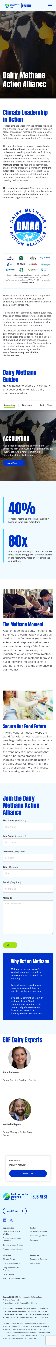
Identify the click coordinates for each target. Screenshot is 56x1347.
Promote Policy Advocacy (13, 1249)
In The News (35, 1263)
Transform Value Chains (13, 1245)
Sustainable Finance (11, 1263)
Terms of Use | (26, 1303)
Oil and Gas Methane (38, 1231)
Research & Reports (38, 1259)
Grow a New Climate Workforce (11, 1232)
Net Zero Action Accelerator (14, 1278)
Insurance (34, 1240)
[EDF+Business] (18, 5)
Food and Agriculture (38, 1235)
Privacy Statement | (11, 1303)
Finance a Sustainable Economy (12, 1239)
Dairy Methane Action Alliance (11, 1268)
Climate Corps (9, 1259)
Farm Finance (8, 1274)
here (17, 355)
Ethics (34, 1303)
